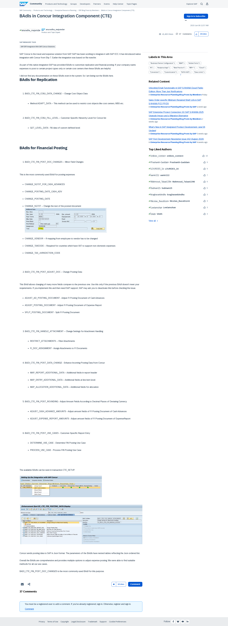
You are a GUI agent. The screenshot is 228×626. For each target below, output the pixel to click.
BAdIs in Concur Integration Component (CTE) (66, 16)
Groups (73, 4)
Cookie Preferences (117, 622)
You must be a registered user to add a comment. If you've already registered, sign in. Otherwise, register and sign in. (78, 604)
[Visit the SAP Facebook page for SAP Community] (173, 621)
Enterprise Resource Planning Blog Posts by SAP (173, 107)
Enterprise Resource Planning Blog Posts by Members (176, 95)
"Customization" (170, 72)
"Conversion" (154, 72)
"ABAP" (181, 63)
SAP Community (25, 10)
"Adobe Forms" (193, 63)
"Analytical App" (162, 68)
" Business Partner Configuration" (162, 63)
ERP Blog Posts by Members (89, 10)
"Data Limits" (198, 72)
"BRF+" (191, 68)
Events (107, 4)
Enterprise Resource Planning (65, 10)
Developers (85, 4)
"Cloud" (201, 68)
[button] (196, 34)
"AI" (151, 68)
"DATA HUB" (185, 72)
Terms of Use (52, 622)
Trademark (92, 622)
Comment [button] (135, 584)
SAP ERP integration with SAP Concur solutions (38, 47)
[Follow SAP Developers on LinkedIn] (187, 621)
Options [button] (185, 20)
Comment (29, 609)
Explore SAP (192, 4)
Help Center (118, 4)
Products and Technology (56, 4)
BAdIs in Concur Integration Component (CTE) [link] (117, 10)
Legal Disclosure (78, 622)
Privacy (42, 622)
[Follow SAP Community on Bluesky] (178, 621)
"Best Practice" (178, 68)
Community (36, 4)
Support (103, 622)
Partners (97, 4)
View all (152, 221)
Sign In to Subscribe (196, 16)
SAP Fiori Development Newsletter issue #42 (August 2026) (176, 139)
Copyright (65, 622)
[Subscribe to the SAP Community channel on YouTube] (183, 621)
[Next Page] (180, 75)
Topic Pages (132, 4)
